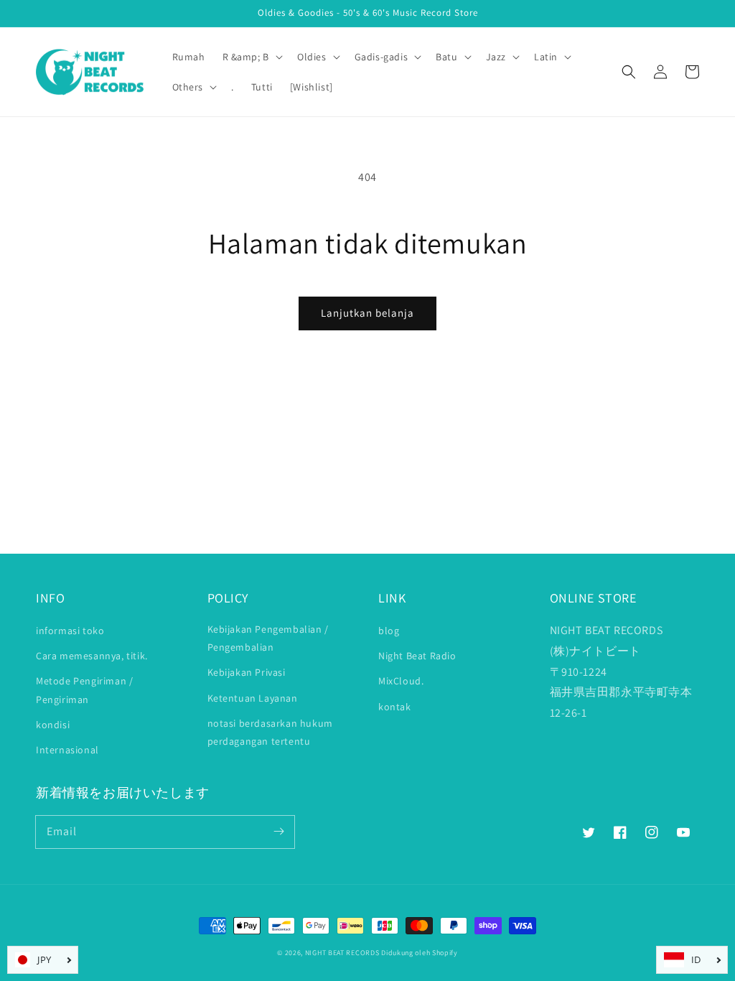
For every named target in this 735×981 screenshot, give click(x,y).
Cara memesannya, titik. (92, 655)
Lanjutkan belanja (367, 313)
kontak (394, 706)
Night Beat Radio (417, 655)
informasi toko (70, 630)
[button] (629, 72)
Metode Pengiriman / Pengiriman (84, 689)
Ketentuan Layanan (252, 698)
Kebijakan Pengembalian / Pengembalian (268, 638)
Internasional (67, 749)
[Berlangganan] (278, 831)
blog (388, 630)
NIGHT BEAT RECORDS (342, 952)
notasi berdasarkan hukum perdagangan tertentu (270, 732)
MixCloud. (400, 680)
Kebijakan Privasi (246, 672)
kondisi (53, 724)
